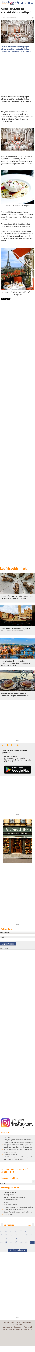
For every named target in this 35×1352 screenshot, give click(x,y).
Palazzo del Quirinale (10, 1205)
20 (16, 1238)
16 (31, 1235)
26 (11, 1242)
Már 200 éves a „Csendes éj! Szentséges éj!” (18, 1157)
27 (16, 1242)
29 (26, 1242)
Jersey (6, 1202)
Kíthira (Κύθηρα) (9, 1195)
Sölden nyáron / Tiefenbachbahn (14, 1209)
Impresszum (7, 1327)
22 (26, 1238)
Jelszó (2, 937)
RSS (17, 1329)
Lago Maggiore (9, 1214)
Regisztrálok (4, 948)
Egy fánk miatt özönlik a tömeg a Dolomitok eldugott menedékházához (15, 694)
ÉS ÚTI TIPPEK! (8, 1172)
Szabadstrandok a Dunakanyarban (14, 1197)
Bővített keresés (5, 1184)
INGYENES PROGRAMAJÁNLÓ (14, 1169)
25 (6, 1242)
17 (1, 1238)
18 (6, 1238)
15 (26, 1235)
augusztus (9, 1225)
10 (1, 1235)
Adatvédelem (26, 1329)
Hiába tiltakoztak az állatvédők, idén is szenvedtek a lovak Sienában (15, 630)
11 (6, 1235)
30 (31, 1242)
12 (11, 1235)
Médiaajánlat (8, 1329)
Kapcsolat (18, 1327)
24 (1, 1242)
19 (11, 1238)
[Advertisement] (17, 73)
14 (21, 1235)
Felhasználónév (5, 932)
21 (21, 1238)
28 (21, 1242)
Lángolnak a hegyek (10, 1152)
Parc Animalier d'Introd (11, 1200)
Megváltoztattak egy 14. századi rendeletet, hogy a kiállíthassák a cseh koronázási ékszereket (15, 663)
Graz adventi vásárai (10, 1154)
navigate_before (2, 1224)
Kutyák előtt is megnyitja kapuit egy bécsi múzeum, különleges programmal (16, 597)
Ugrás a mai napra (17, 1250)
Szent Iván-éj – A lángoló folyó (13, 1159)
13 (16, 1235)
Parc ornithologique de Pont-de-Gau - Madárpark (19, 1207)
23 (31, 1238)
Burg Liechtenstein (10, 1192)
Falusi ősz (7, 1137)
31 (1, 1246)
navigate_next (34, 1182)
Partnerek (28, 1327)
